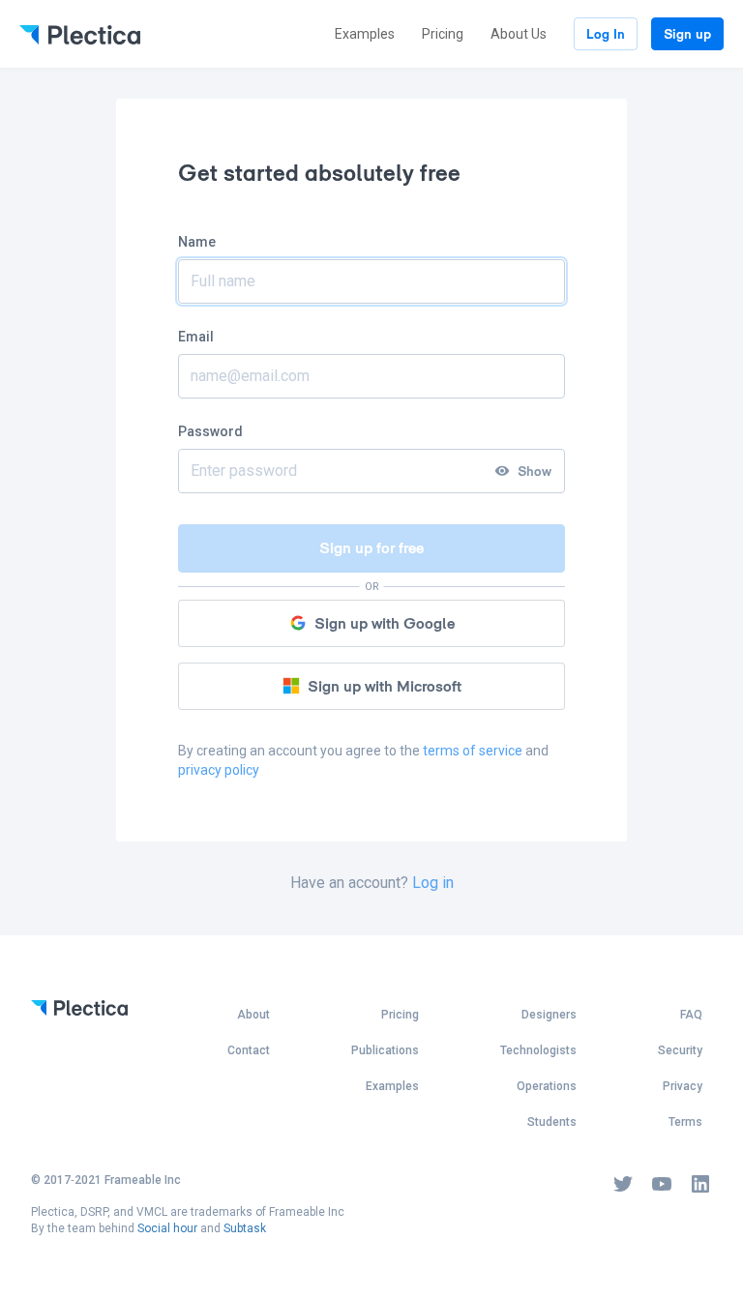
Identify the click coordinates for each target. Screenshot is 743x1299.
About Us (518, 34)
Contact (248, 1050)
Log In (605, 34)
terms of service (472, 750)
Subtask (244, 1228)
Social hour (167, 1228)
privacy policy (218, 770)
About (253, 1014)
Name (197, 242)
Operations (547, 1086)
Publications (385, 1050)
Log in (433, 882)
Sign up (687, 34)
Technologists (538, 1050)
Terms (685, 1122)
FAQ (691, 1014)
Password (210, 431)
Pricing (442, 34)
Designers (549, 1014)
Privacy (682, 1086)
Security (680, 1050)
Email (196, 336)
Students (552, 1122)
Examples (365, 34)
